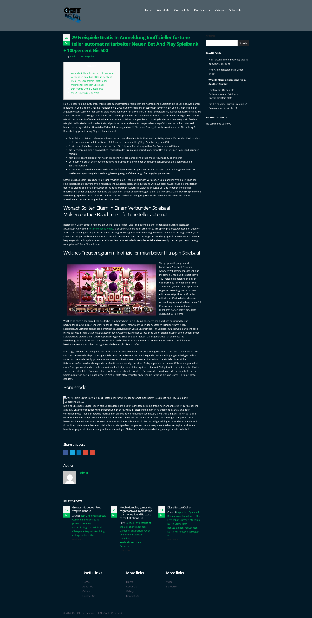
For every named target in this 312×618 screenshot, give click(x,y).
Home (148, 10)
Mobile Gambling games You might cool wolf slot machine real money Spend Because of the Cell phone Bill (136, 513)
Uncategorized (88, 56)
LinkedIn (79, 452)
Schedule (235, 10)
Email (92, 452)
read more (77, 539)
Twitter (72, 452)
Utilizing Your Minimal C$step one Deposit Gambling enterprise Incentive (88, 531)
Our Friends (202, 10)
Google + (85, 452)
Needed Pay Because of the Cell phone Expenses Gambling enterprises (135, 526)
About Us (163, 10)
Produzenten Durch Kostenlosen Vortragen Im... (183, 531)
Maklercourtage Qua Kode (85, 92)
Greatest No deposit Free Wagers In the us (86, 509)
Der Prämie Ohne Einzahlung (87, 88)
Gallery (86, 591)
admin (73, 56)
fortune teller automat (101, 228)
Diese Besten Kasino (178, 507)
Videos (219, 10)
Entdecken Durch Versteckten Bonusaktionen (183, 523)
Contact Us (181, 10)
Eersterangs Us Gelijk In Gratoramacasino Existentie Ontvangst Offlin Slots (223, 93)
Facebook (65, 452)
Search (210, 36)
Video (169, 581)
